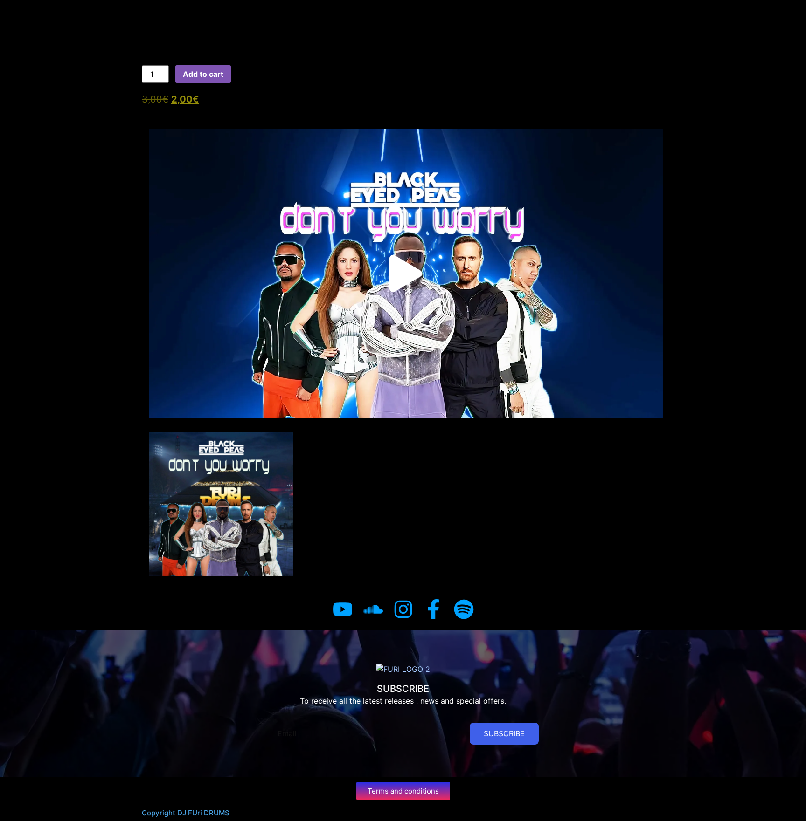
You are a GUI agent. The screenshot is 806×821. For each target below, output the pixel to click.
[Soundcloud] (373, 609)
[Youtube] (343, 609)
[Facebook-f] (434, 609)
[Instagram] (403, 609)
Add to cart (203, 74)
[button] (405, 273)
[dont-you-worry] (221, 504)
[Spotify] (464, 609)
